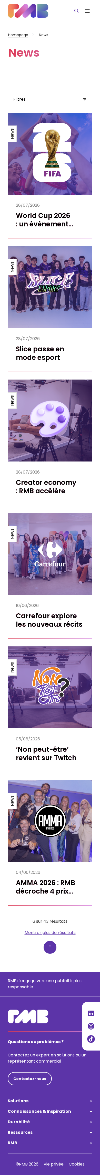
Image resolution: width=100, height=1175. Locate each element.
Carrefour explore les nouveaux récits (49, 620)
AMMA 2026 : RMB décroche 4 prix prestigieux (45, 891)
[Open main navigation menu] (87, 11)
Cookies (77, 1164)
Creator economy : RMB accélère (46, 487)
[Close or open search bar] (77, 11)
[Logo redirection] (28, 11)
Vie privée (54, 1164)
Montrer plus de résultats (50, 933)
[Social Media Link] (91, 1013)
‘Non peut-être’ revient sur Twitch (46, 754)
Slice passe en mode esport (40, 353)
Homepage (18, 34)
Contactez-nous (29, 1078)
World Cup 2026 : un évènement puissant (43, 224)
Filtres (19, 99)
